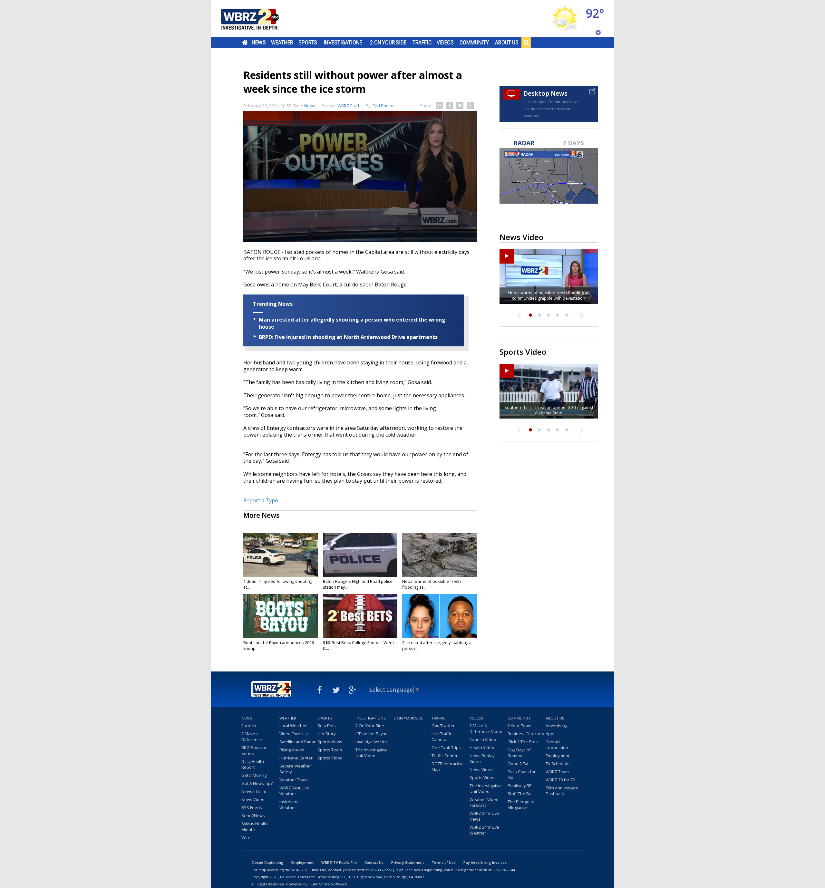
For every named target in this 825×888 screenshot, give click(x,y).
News (259, 42)
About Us (507, 42)
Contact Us (373, 862)
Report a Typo (260, 500)
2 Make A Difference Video (486, 728)
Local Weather (293, 726)
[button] (360, 176)
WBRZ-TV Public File (339, 862)
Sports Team (329, 750)
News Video (253, 799)
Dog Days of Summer (519, 752)
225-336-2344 (504, 869)
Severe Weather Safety (295, 769)
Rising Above (291, 750)
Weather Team (293, 780)
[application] (360, 176)
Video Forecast (293, 734)
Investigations (343, 42)
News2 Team (253, 791)
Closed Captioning (267, 862)
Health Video (482, 747)
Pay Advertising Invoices (485, 862)
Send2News (253, 815)
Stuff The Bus (521, 793)
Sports (307, 42)
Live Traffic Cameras (442, 736)
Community (474, 42)
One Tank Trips (446, 747)
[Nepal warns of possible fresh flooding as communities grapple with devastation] (439, 555)
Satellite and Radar (297, 742)
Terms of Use (444, 862)
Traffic (422, 42)
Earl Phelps (383, 106)
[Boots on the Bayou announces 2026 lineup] (280, 616)
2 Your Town (519, 726)
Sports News (329, 742)
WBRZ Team (557, 772)
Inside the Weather (289, 804)
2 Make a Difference (251, 736)
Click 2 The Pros (523, 742)
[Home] (257, 18)
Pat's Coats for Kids (522, 774)
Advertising (556, 726)
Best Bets (326, 726)
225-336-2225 (381, 869)
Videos (445, 42)
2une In (248, 726)
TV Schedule (558, 764)
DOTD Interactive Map (448, 766)
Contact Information (557, 744)
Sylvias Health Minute (254, 826)
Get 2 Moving (254, 775)
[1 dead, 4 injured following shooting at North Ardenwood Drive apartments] (280, 555)
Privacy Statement (407, 862)
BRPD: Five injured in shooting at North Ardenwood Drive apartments (348, 337)
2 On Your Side (388, 42)
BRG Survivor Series (254, 750)
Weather (282, 42)
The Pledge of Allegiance (521, 804)
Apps (551, 734)
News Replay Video (482, 758)
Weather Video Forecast (484, 802)
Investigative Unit (371, 742)
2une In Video (483, 739)
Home (245, 42)
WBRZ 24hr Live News (484, 816)
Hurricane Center (296, 758)
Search (526, 42)
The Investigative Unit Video (371, 752)
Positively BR (520, 785)
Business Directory (526, 734)
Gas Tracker (443, 726)
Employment (557, 755)
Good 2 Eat (518, 764)
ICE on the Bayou (371, 734)
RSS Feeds (251, 807)
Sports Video (330, 758)
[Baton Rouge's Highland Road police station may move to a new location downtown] (360, 555)
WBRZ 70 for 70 (560, 780)
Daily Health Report (252, 764)
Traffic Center (445, 755)
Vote (245, 837)
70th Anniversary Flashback (562, 790)
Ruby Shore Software (328, 884)
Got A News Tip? (257, 783)
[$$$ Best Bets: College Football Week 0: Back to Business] (360, 616)
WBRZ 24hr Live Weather (294, 790)
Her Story (326, 734)
